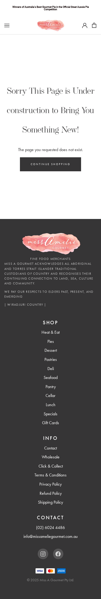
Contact (50, 448)
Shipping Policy (50, 502)
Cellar (50, 395)
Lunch (50, 405)
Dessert (50, 350)
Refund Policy (51, 493)
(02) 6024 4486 (50, 527)
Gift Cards (50, 423)
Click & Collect (51, 466)
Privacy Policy (50, 484)
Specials (50, 414)
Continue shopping (51, 164)
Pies (50, 341)
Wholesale (51, 457)
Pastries (50, 359)
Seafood (51, 377)
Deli (50, 368)
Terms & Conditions (50, 475)
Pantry (51, 386)
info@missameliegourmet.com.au (50, 536)
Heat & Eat (50, 332)
